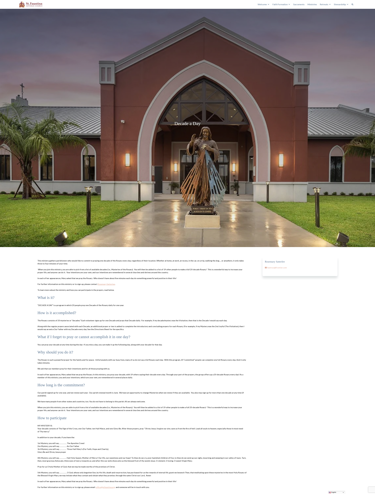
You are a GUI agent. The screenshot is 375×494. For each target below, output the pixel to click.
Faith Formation (280, 4)
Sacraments (298, 4)
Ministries (312, 4)
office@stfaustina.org (105, 487)
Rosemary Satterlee (106, 284)
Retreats (324, 4)
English (333, 492)
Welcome (262, 4)
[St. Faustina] (31, 4)
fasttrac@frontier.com (277, 267)
